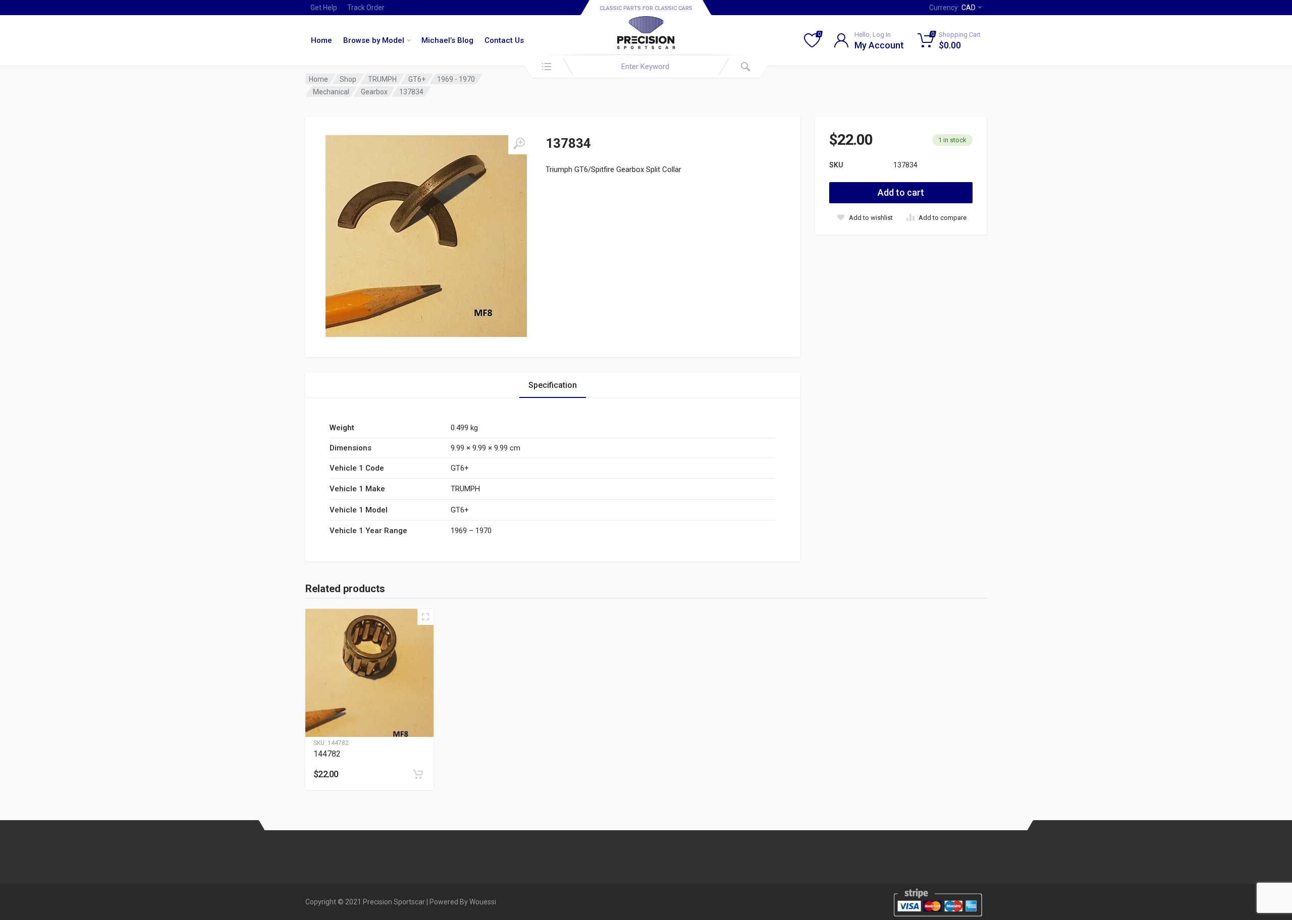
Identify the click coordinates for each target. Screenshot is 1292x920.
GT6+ (416, 79)
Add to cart (901, 192)
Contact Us (504, 40)
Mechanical (331, 92)
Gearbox (374, 92)
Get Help (323, 8)
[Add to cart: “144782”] (418, 774)
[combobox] (646, 67)
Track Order (366, 8)
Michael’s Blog (447, 40)
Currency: (952, 8)
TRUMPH (382, 79)
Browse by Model (373, 40)
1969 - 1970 (456, 79)
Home (321, 40)
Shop (348, 79)
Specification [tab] (552, 385)
